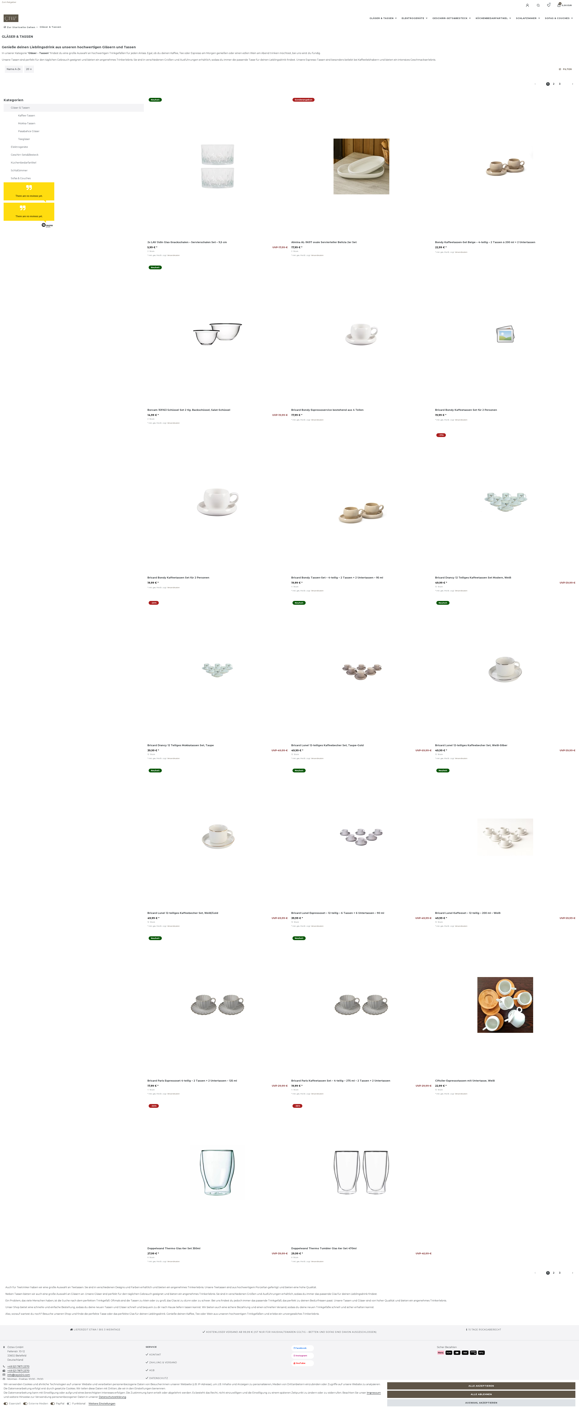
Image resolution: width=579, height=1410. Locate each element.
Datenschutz (158, 1378)
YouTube (300, 1363)
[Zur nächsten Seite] (569, 84)
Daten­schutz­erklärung (112, 1397)
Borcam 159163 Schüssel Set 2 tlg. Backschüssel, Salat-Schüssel (188, 410)
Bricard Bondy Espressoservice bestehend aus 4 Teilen (327, 410)
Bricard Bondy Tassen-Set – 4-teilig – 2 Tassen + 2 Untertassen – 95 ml (337, 577)
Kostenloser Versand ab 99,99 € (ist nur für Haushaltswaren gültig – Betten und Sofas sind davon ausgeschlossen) (291, 1332)
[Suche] (538, 5)
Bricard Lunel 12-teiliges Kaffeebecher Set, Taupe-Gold (327, 745)
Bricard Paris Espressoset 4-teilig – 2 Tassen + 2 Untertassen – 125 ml (192, 1080)
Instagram (301, 1356)
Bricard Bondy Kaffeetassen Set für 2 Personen (466, 410)
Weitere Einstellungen (102, 1403)
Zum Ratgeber (9, 2)
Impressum (374, 1392)
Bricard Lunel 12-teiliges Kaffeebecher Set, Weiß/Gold (182, 913)
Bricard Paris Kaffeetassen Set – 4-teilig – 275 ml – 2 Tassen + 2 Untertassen (340, 1080)
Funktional (78, 1403)
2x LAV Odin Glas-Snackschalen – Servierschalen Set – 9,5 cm (187, 242)
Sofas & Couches (557, 18)
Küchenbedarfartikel (492, 18)
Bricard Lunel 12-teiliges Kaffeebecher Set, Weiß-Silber (471, 745)
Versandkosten (173, 255)
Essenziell (15, 1403)
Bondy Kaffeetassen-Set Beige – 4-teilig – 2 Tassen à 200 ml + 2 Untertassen (485, 242)
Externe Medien (38, 1403)
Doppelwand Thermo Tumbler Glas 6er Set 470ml (324, 1248)
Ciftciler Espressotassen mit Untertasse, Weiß (465, 1080)
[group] (217, 166)
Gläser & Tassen (382, 18)
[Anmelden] (527, 5)
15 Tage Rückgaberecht (484, 1329)
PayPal (60, 1403)
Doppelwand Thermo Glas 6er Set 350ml (173, 1248)
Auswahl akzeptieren (481, 1402)
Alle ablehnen (481, 1394)
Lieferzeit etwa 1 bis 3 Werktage (97, 1329)
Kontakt (155, 1354)
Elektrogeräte (413, 18)
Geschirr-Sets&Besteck (450, 18)
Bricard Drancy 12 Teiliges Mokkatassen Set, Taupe (180, 745)
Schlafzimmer (526, 18)
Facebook (301, 1348)
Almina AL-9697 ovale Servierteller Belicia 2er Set (324, 242)
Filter (567, 69)
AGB (152, 1370)
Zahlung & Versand (163, 1362)
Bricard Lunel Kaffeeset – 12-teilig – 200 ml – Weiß (467, 913)
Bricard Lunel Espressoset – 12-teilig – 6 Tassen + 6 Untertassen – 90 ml (337, 913)
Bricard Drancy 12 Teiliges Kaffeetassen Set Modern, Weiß (473, 577)
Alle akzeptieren (481, 1386)
